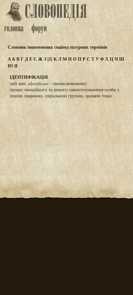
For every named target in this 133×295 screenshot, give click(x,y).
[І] (49, 58)
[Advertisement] (66, 135)
